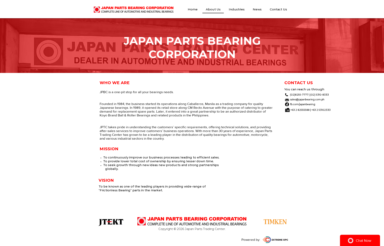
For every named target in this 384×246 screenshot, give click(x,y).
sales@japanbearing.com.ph (307, 99)
